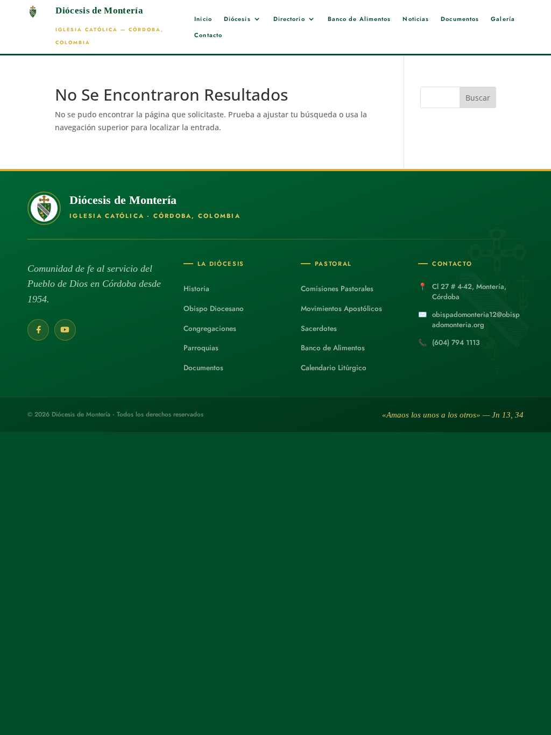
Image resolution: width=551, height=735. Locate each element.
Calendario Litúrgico (333, 368)
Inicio (203, 19)
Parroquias (200, 348)
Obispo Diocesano (213, 308)
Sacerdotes (319, 328)
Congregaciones (209, 328)
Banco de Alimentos (359, 19)
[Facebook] (38, 330)
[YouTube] (65, 330)
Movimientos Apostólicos (341, 308)
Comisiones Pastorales (337, 289)
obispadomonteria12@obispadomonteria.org (476, 319)
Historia (196, 289)
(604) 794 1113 (456, 342)
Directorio (289, 19)
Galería (503, 19)
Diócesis (237, 19)
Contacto (208, 35)
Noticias (415, 19)
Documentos (460, 19)
